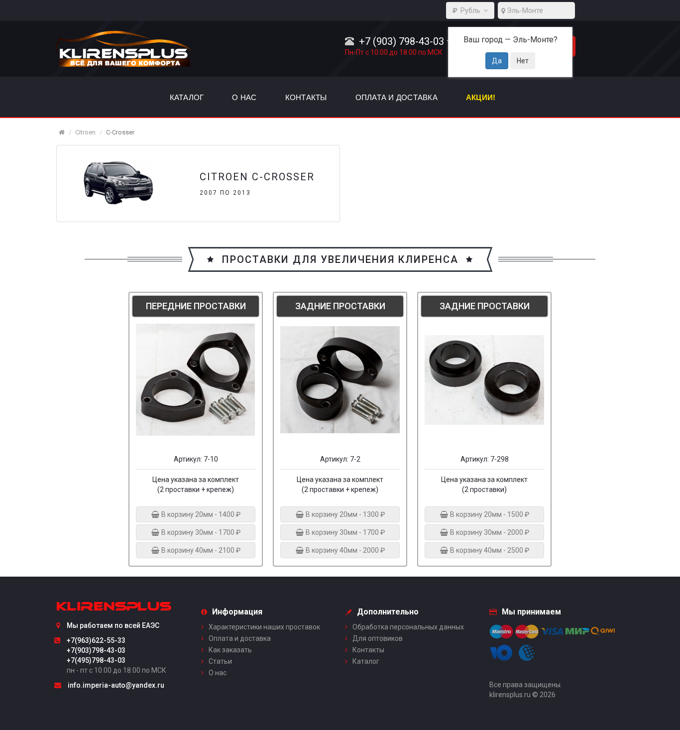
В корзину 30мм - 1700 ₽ (200, 532)
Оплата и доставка (240, 638)
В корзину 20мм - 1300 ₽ (344, 514)
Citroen (85, 132)
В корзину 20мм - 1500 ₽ (489, 514)
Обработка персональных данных (408, 627)
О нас (218, 673)
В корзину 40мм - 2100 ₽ (200, 550)
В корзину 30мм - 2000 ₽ (489, 532)
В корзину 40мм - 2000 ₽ (344, 550)
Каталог (365, 661)
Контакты (368, 650)
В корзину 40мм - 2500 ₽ (489, 550)
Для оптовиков (377, 638)
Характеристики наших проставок (264, 627)
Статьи (220, 661)
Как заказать (230, 650)
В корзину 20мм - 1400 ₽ (200, 514)
